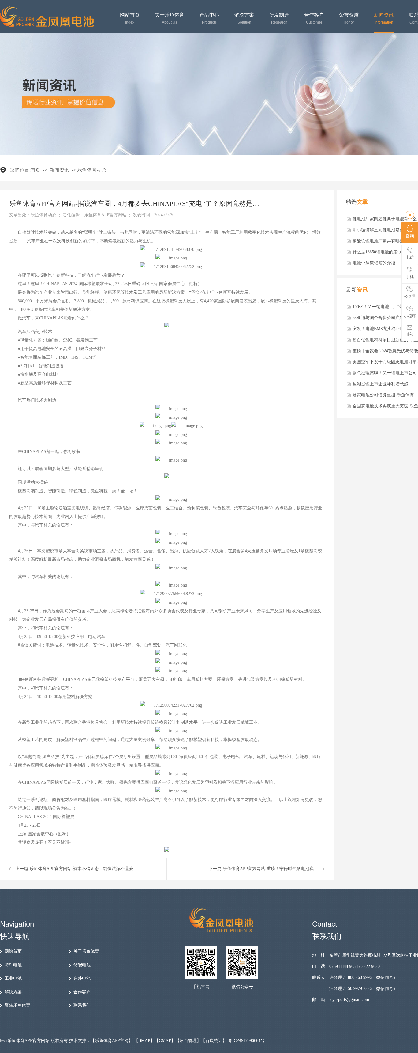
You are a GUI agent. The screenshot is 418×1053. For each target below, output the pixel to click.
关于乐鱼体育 (169, 19)
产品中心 (209, 19)
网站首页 (130, 19)
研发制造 (279, 19)
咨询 (409, 236)
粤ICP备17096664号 (246, 1040)
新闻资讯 (384, 19)
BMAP (144, 1040)
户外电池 (82, 978)
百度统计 (213, 1040)
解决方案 (244, 19)
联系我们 (82, 1005)
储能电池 (82, 965)
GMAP (165, 1040)
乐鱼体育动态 (91, 169)
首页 (35, 169)
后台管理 (188, 1040)
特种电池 (13, 965)
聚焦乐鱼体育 (17, 1005)
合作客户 (314, 19)
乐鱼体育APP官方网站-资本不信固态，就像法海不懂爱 (81, 868)
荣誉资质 (349, 19)
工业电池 (13, 978)
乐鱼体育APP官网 (112, 1040)
